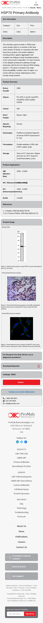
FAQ (21, 504)
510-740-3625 (11, 401)
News (21, 531)
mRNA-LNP (21, 458)
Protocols (21, 516)
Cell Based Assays (21, 489)
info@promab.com (12, 403)
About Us (21, 526)
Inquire (21, 382)
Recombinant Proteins (21, 466)
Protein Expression (21, 493)
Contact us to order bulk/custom (22, 392)
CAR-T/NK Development (22, 476)
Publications (21, 536)
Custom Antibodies (21, 485)
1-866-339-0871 (11, 398)
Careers (21, 542)
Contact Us (21, 547)
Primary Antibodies (21, 462)
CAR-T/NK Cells (21, 453)
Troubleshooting (21, 512)
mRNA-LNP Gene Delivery (21, 481)
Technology (21, 508)
